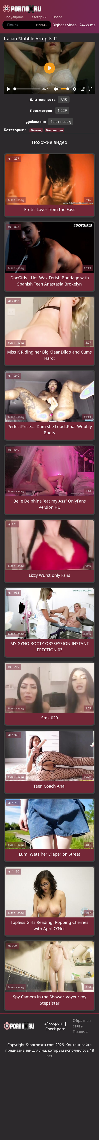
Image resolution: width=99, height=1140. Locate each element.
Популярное (14, 17)
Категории (38, 17)
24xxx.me (87, 24)
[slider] (27, 89)
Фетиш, (36, 130)
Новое (57, 17)
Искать (41, 25)
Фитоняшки (54, 130)
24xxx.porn (54, 1023)
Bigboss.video (64, 24)
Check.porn (55, 1028)
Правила (80, 1031)
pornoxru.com (42, 1044)
